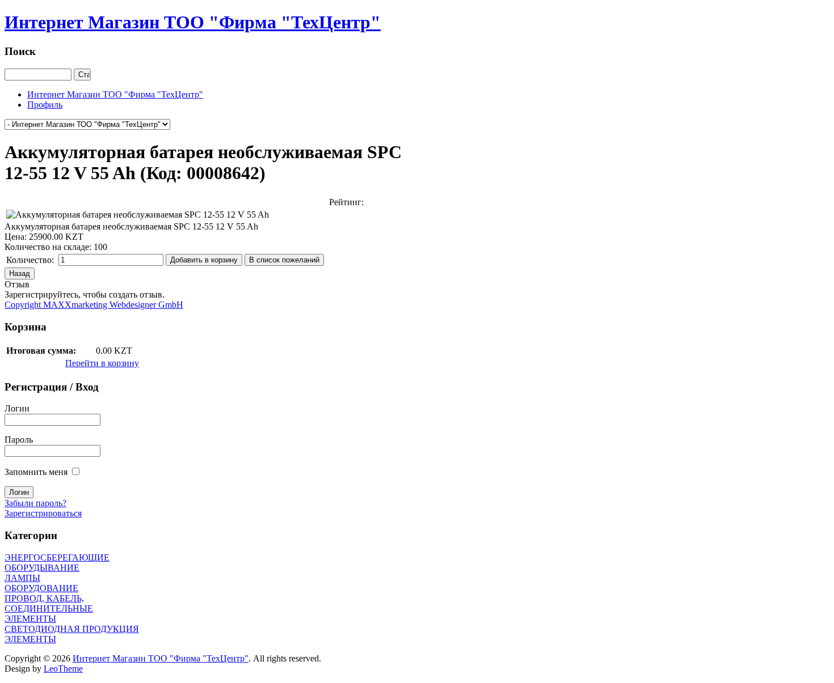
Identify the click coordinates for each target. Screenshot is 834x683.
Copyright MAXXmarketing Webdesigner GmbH (94, 304)
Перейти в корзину (102, 363)
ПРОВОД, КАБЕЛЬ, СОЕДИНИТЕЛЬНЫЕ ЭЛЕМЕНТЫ (49, 608)
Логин (17, 408)
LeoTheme (63, 668)
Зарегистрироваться (43, 513)
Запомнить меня (36, 472)
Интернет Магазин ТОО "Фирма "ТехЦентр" (160, 658)
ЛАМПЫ (22, 578)
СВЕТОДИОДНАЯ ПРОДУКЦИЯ (72, 629)
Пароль (19, 439)
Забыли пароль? (35, 503)
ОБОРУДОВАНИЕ (41, 588)
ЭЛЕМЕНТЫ (30, 639)
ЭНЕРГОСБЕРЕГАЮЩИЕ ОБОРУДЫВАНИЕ (57, 562)
